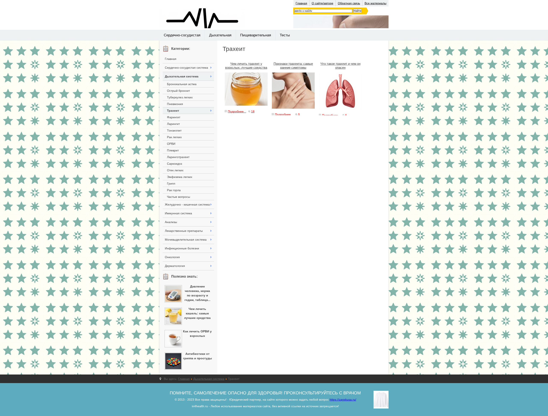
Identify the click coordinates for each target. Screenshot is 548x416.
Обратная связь (349, 3)
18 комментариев (240, 114)
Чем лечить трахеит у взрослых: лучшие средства (246, 65)
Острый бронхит (178, 90)
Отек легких (175, 170)
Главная (301, 3)
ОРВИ (171, 143)
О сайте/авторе (322, 3)
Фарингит (173, 117)
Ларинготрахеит (178, 157)
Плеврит (173, 150)
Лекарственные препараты (184, 230)
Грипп (171, 183)
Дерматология (175, 266)
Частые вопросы (178, 196)
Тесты (285, 35)
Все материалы (375, 3)
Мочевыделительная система (186, 239)
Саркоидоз (174, 163)
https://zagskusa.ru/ (343, 399)
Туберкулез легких (180, 97)
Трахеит (173, 110)
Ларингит (173, 124)
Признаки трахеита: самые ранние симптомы (293, 65)
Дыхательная (220, 35)
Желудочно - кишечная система (187, 204)
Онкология (172, 257)
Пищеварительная (255, 35)
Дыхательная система (181, 76)
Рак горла (174, 190)
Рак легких (174, 137)
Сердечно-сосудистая (182, 35)
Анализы (171, 222)
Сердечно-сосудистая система (186, 67)
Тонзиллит (174, 130)
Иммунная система (178, 213)
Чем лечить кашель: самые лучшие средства (197, 313)
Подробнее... (237, 111)
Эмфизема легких (179, 177)
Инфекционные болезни (182, 248)
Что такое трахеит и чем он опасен (340, 65)
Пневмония (175, 104)
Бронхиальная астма (182, 84)
